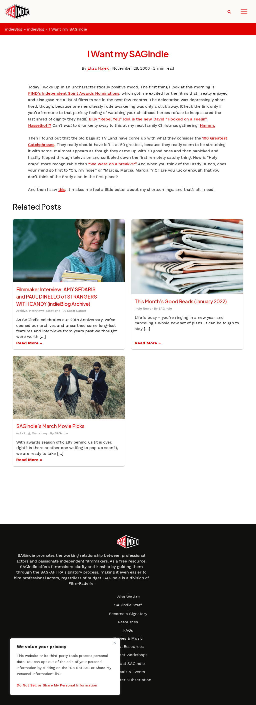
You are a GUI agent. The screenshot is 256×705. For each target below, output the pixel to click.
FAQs (128, 630)
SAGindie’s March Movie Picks (50, 426)
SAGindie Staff (128, 605)
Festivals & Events (128, 671)
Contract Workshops (128, 654)
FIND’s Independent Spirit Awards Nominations (73, 93)
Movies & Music (128, 638)
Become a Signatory (128, 613)
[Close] (115, 643)
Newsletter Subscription (128, 679)
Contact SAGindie (128, 663)
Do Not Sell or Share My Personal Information (57, 685)
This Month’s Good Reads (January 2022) (181, 301)
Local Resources (128, 646)
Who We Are (128, 596)
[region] (65, 666)
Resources (128, 622)
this (61, 189)
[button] (229, 11)
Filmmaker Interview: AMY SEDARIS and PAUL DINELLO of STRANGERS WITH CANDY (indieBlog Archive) (56, 296)
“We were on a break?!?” (112, 164)
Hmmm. (207, 125)
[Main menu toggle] (244, 12)
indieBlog (13, 29)
